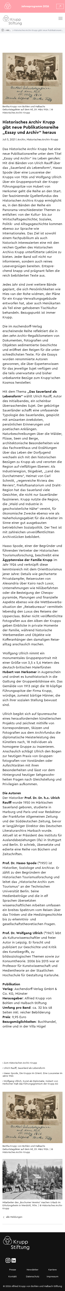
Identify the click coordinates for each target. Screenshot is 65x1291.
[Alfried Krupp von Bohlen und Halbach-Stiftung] (21, 20)
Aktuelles (9, 30)
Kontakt (12, 1276)
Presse (12, 1269)
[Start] (3, 30)
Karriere (52, 1269)
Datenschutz (32, 1276)
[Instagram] (8, 1260)
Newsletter (32, 1269)
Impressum (52, 1276)
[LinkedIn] (13, 1260)
